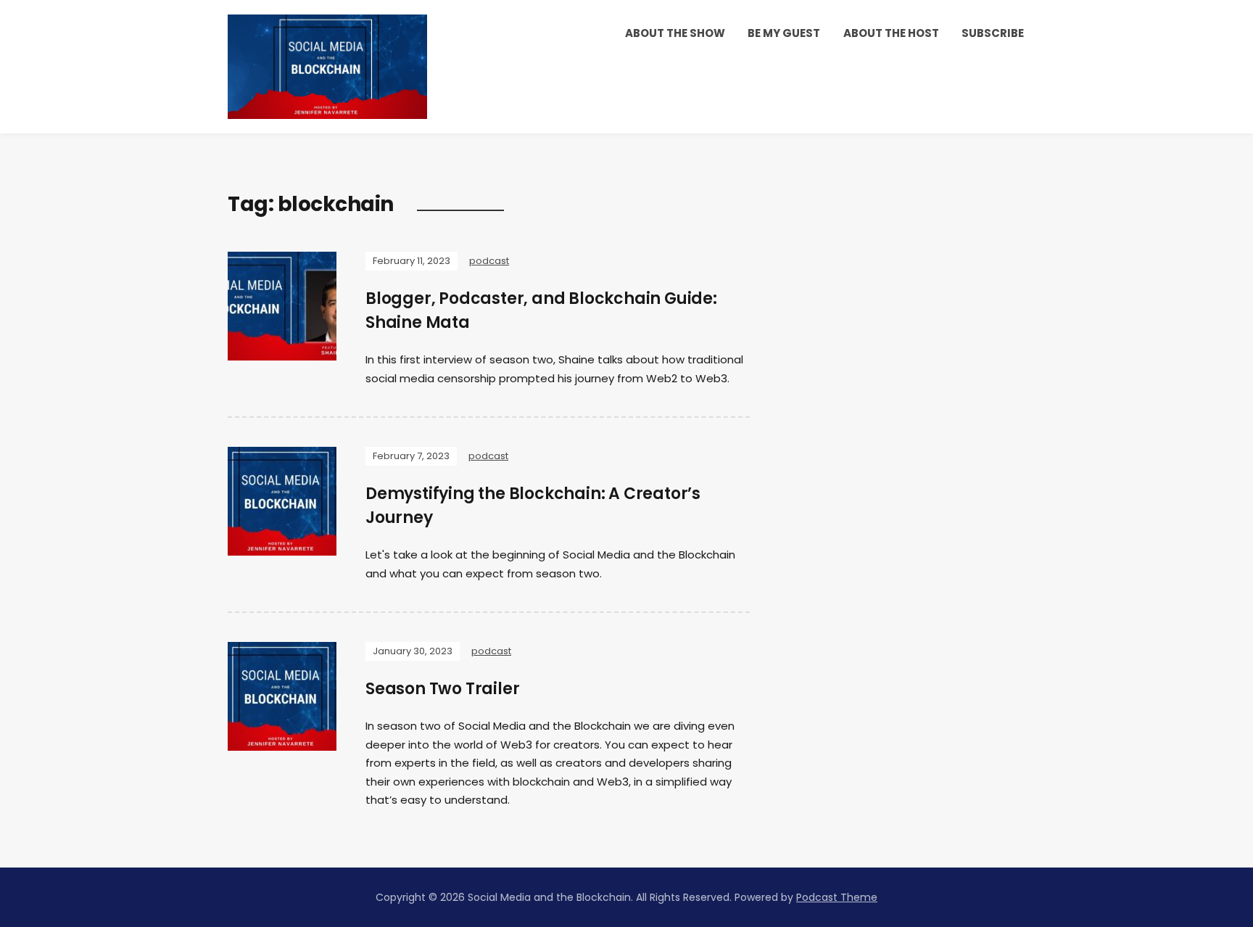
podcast (489, 261)
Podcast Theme (836, 897)
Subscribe (993, 33)
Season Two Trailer (442, 688)
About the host (891, 33)
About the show (675, 33)
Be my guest (784, 33)
